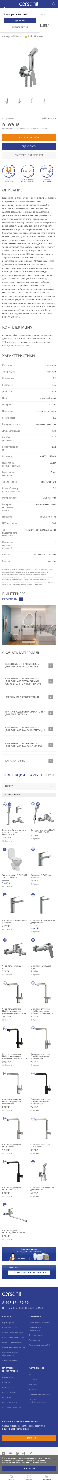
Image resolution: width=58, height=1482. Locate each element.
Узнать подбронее (38, 1462)
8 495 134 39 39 (15, 1303)
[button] (4, 100)
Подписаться (29, 1438)
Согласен (29, 1468)
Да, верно (20, 21)
